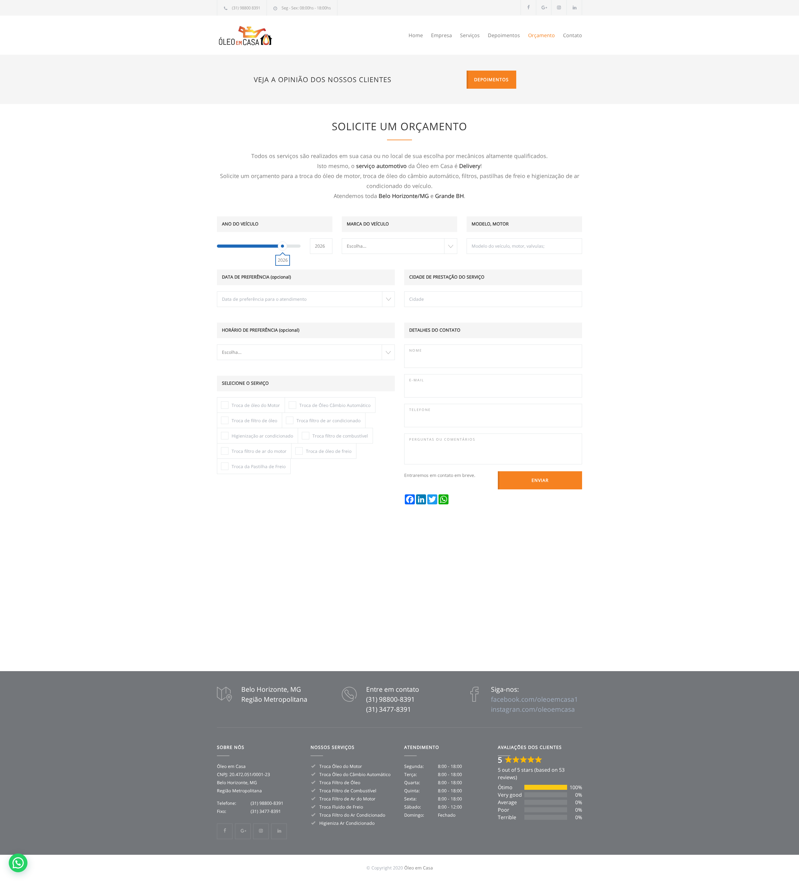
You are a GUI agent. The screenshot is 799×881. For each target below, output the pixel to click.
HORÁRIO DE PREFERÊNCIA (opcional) (260, 330)
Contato (572, 35)
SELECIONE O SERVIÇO (245, 383)
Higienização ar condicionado (262, 436)
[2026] (282, 246)
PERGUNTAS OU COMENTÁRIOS (442, 439)
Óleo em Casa (418, 868)
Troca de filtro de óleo (254, 420)
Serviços (470, 35)
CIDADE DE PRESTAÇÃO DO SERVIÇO (446, 277)
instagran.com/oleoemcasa (533, 709)
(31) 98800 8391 (246, 8)
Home (416, 35)
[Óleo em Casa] (274, 35)
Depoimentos (504, 35)
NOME (415, 350)
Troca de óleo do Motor (256, 405)
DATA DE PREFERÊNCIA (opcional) (256, 277)
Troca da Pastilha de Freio (259, 466)
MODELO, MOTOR (490, 224)
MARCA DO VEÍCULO (368, 224)
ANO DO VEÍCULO (240, 224)
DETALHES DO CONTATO (434, 330)
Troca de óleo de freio (328, 451)
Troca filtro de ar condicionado (328, 420)
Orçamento (541, 35)
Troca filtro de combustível (340, 436)
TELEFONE (420, 409)
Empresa (441, 35)
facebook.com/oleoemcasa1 (534, 699)
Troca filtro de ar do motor (259, 451)
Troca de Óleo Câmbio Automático (334, 405)
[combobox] (399, 246)
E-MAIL (416, 380)
